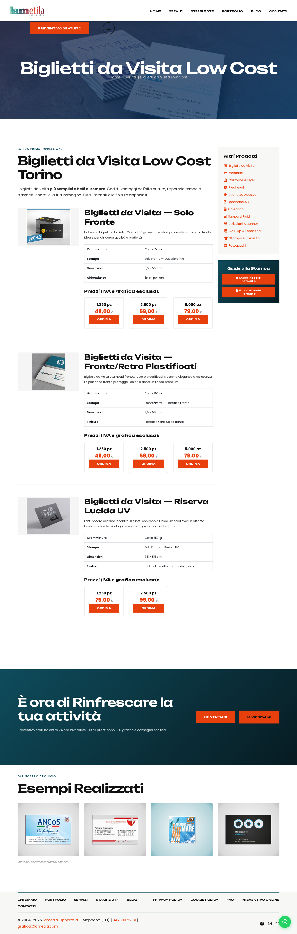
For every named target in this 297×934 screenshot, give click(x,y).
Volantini (236, 173)
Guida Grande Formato (250, 292)
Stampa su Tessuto (244, 238)
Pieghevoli (236, 187)
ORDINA (104, 319)
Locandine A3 (238, 202)
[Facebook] (262, 923)
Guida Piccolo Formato (250, 279)
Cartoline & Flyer (242, 180)
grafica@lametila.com (38, 926)
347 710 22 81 (124, 920)
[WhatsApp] (277, 923)
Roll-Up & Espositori (245, 231)
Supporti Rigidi (239, 216)
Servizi (130, 77)
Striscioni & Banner (243, 223)
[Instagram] (270, 923)
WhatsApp (261, 717)
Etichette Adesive (242, 194)
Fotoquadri (237, 245)
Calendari (235, 209)
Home (115, 77)
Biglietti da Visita (242, 165)
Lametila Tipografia (60, 920)
